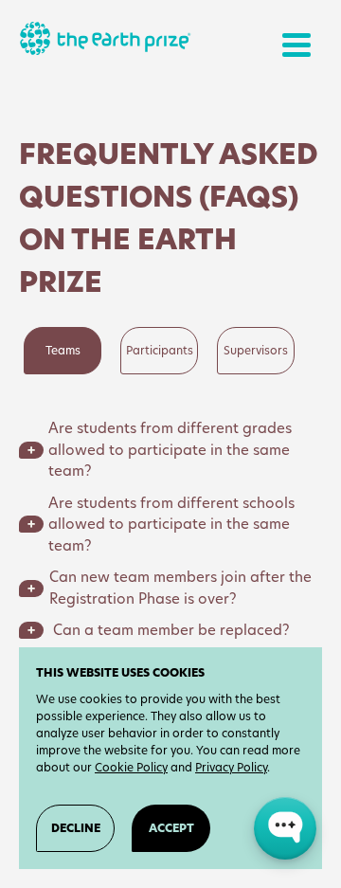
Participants (159, 350)
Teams (63, 350)
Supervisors (256, 350)
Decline (75, 828)
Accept (171, 828)
